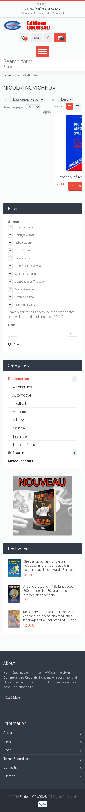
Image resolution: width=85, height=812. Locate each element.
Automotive (21, 395)
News (7, 741)
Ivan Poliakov (23, 258)
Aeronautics (22, 387)
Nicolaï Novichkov (26, 250)
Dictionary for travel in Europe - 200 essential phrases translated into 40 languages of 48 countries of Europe (49, 616)
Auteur (14, 222)
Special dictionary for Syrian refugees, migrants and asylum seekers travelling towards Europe (48, 565)
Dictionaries (18, 379)
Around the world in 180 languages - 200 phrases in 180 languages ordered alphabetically (49, 591)
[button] (24, 37)
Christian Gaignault (27, 273)
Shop (7, 750)
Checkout (58, 13)
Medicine (19, 412)
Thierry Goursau (25, 235)
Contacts (10, 767)
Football (19, 403)
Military (18, 420)
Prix (11, 325)
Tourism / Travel (25, 444)
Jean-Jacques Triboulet (29, 281)
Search (8, 67)
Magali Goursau (25, 289)
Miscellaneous (20, 461)
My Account (28, 13)
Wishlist (44, 13)
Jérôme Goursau (25, 297)
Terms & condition (16, 759)
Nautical (19, 428)
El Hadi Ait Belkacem (28, 266)
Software (16, 453)
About (7, 733)
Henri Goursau (24, 227)
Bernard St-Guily (25, 305)
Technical (20, 436)
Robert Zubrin (23, 242)
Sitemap (9, 776)
